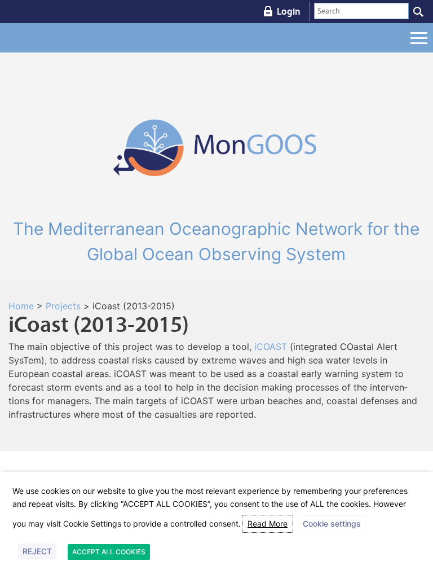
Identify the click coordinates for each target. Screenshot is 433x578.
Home (21, 306)
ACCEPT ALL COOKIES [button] (108, 552)
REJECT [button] (37, 551)
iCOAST (270, 346)
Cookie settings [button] (332, 523)
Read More (268, 523)
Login (289, 11)
